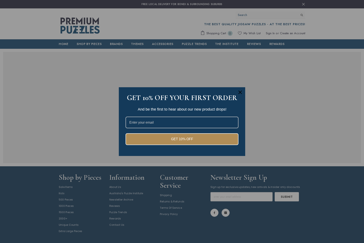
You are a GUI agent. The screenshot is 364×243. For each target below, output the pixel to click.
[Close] (240, 92)
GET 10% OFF (182, 139)
